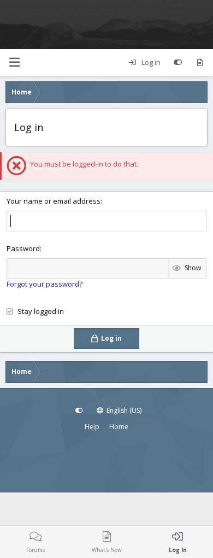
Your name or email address (53, 201)
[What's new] (199, 63)
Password (23, 248)
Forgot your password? (44, 284)
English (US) (123, 410)
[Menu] (14, 62)
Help (92, 426)
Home (118, 426)
